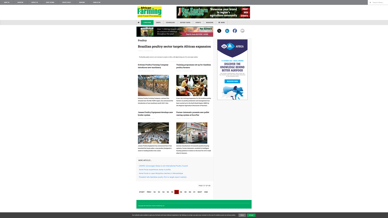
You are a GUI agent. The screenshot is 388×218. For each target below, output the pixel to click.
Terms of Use (96, 2)
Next (200, 192)
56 (172, 192)
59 (185, 192)
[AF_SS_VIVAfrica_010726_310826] (232, 69)
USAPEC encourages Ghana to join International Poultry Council (163, 166)
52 (155, 192)
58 (181, 192)
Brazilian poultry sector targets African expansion (174, 46)
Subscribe (82, 2)
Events (198, 22)
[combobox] (378, 2)
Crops (158, 22)
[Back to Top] (1, 210)
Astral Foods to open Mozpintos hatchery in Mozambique (161, 173)
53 (159, 192)
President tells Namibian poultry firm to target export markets (163, 177)
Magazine (209, 22)
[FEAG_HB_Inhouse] (175, 32)
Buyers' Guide (185, 22)
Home (138, 22)
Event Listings (50, 2)
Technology (170, 22)
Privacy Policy (66, 2)
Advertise (20, 2)
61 (194, 192)
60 (190, 192)
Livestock (147, 22)
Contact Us (34, 2)
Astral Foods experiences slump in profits (155, 170)
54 (163, 192)
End (206, 192)
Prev (149, 192)
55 (168, 192)
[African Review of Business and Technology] (149, 12)
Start (142, 192)
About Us (6, 2)
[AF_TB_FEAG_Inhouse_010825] (213, 12)
